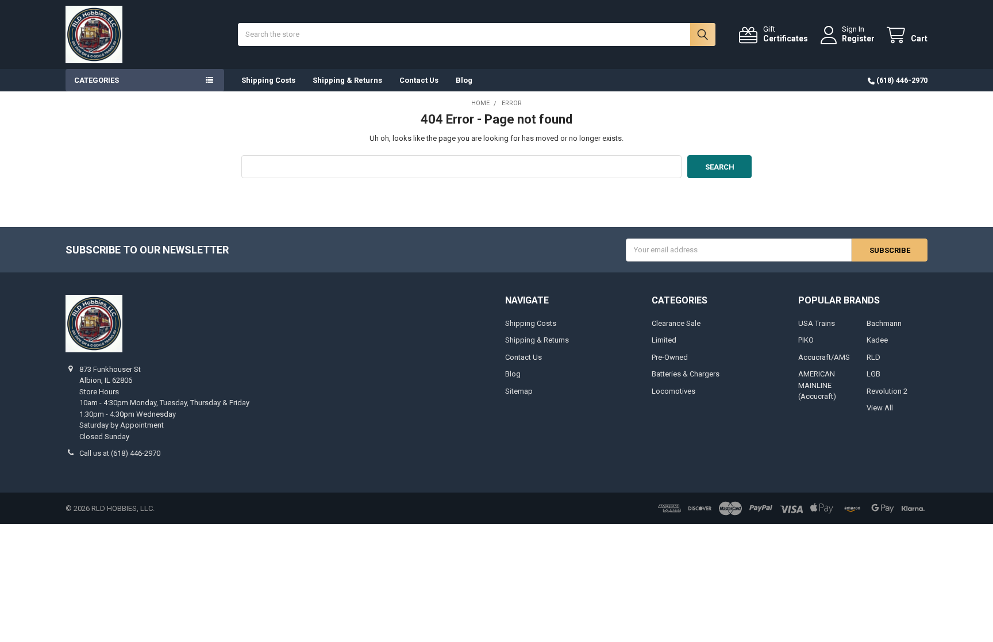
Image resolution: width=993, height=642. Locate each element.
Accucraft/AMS (824, 357)
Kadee (877, 340)
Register (858, 38)
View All (880, 407)
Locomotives (673, 391)
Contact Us (418, 80)
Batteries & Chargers (685, 374)
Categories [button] (96, 80)
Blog (464, 80)
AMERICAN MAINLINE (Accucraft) (817, 385)
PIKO (806, 340)
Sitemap (519, 391)
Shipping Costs (268, 80)
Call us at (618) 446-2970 (119, 453)
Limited (664, 340)
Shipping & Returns (347, 80)
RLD (873, 357)
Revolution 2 (887, 391)
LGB (873, 374)
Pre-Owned (670, 357)
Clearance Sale (676, 323)
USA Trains (816, 323)
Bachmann (884, 323)
